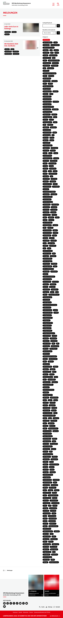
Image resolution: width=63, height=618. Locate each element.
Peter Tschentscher (48, 413)
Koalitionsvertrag (47, 279)
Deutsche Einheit (47, 132)
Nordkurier (54, 382)
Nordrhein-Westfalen (48, 384)
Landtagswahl (47, 320)
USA (50, 505)
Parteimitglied (47, 408)
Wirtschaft (46, 546)
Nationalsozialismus (48, 377)
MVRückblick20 (55, 346)
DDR (44, 125)
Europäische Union (47, 158)
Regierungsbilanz (47, 433)
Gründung (53, 212)
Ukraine (55, 505)
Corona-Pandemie (47, 122)
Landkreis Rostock (47, 310)
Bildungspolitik (47, 88)
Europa (55, 153)
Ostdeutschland (54, 397)
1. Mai (55, 42)
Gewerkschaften (47, 199)
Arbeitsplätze (54, 65)
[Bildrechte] (42, 588)
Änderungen (46, 559)
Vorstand (45, 523)
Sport (55, 482)
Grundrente (46, 209)
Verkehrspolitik (52, 518)
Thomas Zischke (47, 498)
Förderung (46, 176)
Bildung (50, 83)
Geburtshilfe (46, 179)
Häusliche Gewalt (47, 233)
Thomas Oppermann (53, 495)
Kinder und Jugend (47, 261)
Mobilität (53, 369)
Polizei (45, 418)
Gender (55, 184)
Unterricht (53, 510)
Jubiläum (45, 245)
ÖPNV (52, 559)
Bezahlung (54, 81)
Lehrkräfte (46, 338)
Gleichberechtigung (48, 202)
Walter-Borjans (47, 536)
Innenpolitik (46, 240)
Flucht (45, 171)
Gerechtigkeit (56, 186)
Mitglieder (46, 369)
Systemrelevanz (47, 492)
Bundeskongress (47, 96)
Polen (55, 413)
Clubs (55, 117)
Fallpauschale (53, 160)
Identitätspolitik (47, 235)
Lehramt (54, 335)
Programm (56, 418)
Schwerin (45, 464)
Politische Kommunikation (49, 415)
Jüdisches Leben (47, 253)
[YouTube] (20, 603)
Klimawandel (54, 271)
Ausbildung (46, 70)
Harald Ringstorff (47, 225)
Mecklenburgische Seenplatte (50, 356)
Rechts (45, 428)
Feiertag (45, 166)
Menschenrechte (53, 359)
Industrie (52, 238)
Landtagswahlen (47, 328)
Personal (54, 410)
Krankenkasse (55, 289)
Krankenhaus (46, 289)
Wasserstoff (46, 539)
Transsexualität (55, 503)
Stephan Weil (46, 485)
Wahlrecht (46, 534)
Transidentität (47, 503)
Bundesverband (47, 109)
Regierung (55, 431)
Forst (50, 171)
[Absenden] (58, 32)
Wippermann (55, 544)
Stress (45, 490)
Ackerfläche (46, 52)
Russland (45, 451)
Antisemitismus (47, 58)
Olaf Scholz (46, 397)
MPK (53, 343)
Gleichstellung (47, 204)
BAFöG (45, 76)
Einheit (51, 140)
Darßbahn (50, 125)
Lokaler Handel (47, 343)
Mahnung (46, 348)
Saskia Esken (46, 459)
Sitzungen (46, 472)
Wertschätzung (47, 544)
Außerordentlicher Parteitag (49, 73)
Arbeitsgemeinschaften (54, 60)
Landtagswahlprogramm (49, 333)
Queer (45, 423)
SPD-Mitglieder (47, 456)
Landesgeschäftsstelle (54, 294)
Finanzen (45, 168)
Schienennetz (54, 459)
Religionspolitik (47, 441)
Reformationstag (47, 431)
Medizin (45, 359)
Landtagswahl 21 (47, 325)
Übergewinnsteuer (54, 562)
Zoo (54, 552)
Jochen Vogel (51, 243)
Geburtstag (53, 179)
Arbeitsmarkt (46, 65)
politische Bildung (47, 557)
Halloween (51, 217)
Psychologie (46, 420)
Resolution (46, 444)
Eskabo (45, 153)
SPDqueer (55, 456)
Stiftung (45, 487)
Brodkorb (46, 94)
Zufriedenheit (46, 554)
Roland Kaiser (46, 449)
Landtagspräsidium (48, 317)
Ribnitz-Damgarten (48, 446)
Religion (54, 438)
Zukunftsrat (54, 554)
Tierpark (54, 498)
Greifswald (54, 207)
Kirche (55, 266)
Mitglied (55, 366)
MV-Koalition (46, 346)
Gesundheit (53, 194)
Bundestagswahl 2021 (48, 106)
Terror (45, 495)
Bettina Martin (47, 81)
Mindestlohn (46, 364)
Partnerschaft (46, 410)
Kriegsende (46, 292)
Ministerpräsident (47, 366)
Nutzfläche (46, 392)
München (46, 374)
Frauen (55, 171)
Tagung (54, 492)
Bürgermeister (47, 114)
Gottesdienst (46, 207)
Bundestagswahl (47, 104)
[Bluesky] (26, 603)
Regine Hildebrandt (48, 436)
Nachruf (52, 374)
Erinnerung (46, 150)
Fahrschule (46, 160)
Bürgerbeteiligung (47, 112)
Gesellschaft (46, 194)
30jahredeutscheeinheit (49, 47)
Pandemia (46, 402)
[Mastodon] (4, 606)
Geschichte (46, 189)
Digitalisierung (47, 135)
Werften (51, 541)
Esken (50, 153)
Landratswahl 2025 (48, 312)
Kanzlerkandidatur (47, 258)
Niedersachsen (47, 382)
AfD (52, 52)
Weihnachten (54, 539)
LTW (57, 292)
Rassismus (52, 426)
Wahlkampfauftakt (53, 526)
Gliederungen (55, 204)
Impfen (54, 235)
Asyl (44, 68)
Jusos (49, 248)
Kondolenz (46, 284)
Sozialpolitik (56, 480)
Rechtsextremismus (53, 428)
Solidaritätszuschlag (48, 474)
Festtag (51, 166)
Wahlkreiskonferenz (48, 531)
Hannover (51, 220)
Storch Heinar (52, 487)
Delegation (46, 127)
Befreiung (51, 76)
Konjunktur (53, 284)
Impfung (45, 238)
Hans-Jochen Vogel (48, 222)
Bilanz (45, 83)
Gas (51, 176)
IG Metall (55, 233)
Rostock (53, 449)
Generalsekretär (47, 186)
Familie (45, 163)
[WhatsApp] (23, 603)
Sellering (45, 467)
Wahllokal (57, 531)
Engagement (46, 148)
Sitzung (52, 469)
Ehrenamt (46, 137)
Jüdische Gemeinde (48, 251)
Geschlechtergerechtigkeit (49, 191)
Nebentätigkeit (51, 379)
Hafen (45, 217)
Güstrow (54, 215)
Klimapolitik (46, 271)
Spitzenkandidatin (47, 482)
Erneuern (53, 150)
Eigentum (46, 140)
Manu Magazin (53, 348)
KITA (54, 253)
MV (57, 343)
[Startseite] (3, 570)
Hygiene (55, 230)
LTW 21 (45, 294)
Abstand (56, 50)
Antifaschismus (53, 55)
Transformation (54, 500)
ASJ (51, 50)
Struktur (50, 490)
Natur (56, 377)
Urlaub (53, 513)
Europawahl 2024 (47, 155)
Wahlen (45, 526)
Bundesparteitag (47, 99)
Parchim (45, 405)
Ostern (50, 400)
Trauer (45, 505)
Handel (45, 220)
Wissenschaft (53, 546)
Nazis (45, 379)
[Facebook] (4, 603)
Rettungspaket (54, 444)
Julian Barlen (52, 245)
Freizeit (45, 173)
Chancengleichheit (47, 117)
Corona (51, 119)
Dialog (54, 132)
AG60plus (46, 50)
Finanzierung (52, 168)
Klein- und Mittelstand (48, 269)
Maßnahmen (46, 353)
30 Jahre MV (46, 45)
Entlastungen (54, 148)
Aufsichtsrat (50, 68)
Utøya (45, 516)
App (54, 58)
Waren (53, 536)
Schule (51, 462)
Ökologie (45, 562)
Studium (57, 490)
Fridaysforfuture (52, 173)
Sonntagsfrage (47, 477)
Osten (45, 400)
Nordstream (46, 387)
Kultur (52, 292)
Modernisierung (47, 372)
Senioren (52, 467)
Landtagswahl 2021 (48, 323)
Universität (46, 510)
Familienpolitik (52, 163)
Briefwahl (55, 91)
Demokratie (53, 127)
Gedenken (46, 181)
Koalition (45, 274)
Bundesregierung (47, 101)
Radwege (45, 426)
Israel (45, 243)
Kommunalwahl (47, 281)
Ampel (56, 52)
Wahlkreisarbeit (47, 528)
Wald (52, 534)
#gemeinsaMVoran (48, 42)
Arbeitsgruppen (47, 63)
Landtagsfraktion (47, 315)
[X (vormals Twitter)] (14, 603)
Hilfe (45, 227)
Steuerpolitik (54, 485)
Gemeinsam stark (47, 184)
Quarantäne (53, 420)
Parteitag (54, 408)
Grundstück (46, 212)
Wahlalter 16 (52, 523)
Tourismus (46, 500)
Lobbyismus (46, 341)
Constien (45, 119)
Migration (51, 361)
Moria (54, 372)
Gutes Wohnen (47, 215)
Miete (45, 361)
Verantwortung (52, 516)
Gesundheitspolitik (48, 197)
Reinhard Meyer (47, 438)
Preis (50, 418)
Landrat (55, 310)
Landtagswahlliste (47, 330)
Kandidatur (53, 256)
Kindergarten (46, 263)
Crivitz (55, 122)
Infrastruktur (46, 40)
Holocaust (50, 227)
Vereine (45, 518)
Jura (44, 248)
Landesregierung (47, 302)
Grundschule (54, 209)
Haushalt (55, 225)
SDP (51, 451)
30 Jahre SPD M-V (55, 45)
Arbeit (45, 60)
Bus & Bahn (55, 109)
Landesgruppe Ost (47, 297)
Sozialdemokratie (47, 480)
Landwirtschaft (47, 335)
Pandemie (52, 402)
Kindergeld (54, 263)
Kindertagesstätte (47, 266)
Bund (51, 94)
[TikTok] (17, 603)
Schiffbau (45, 462)
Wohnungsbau (54, 549)
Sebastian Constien (54, 464)
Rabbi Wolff (51, 423)
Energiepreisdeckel (48, 145)
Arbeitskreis (55, 63)
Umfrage (45, 508)
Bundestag (55, 101)
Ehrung (51, 137)
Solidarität (52, 472)
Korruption (52, 287)
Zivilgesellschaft (47, 552)
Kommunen (55, 281)
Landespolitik (46, 299)
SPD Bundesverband (48, 454)
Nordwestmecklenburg (48, 389)
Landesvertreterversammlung (50, 305)
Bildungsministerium (48, 86)
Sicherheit (46, 469)
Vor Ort (45, 521)
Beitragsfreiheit (47, 78)
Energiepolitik (46, 142)
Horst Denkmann (47, 230)
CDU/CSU (54, 114)
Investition (53, 240)
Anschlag (45, 55)
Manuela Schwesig (47, 351)
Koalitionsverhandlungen (49, 276)
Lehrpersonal (53, 338)
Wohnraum (46, 549)
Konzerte (45, 287)
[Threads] (10, 603)
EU (53, 135)
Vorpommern (52, 521)
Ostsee (55, 400)
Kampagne (46, 256)
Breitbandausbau (47, 91)
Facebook (56, 158)
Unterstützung (47, 513)
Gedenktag (52, 181)
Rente (54, 441)
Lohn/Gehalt (54, 341)
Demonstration (47, 130)
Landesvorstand (47, 307)
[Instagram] (7, 603)
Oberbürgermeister (48, 395)
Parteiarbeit (52, 405)
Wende (45, 541)
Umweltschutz (53, 508)
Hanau (57, 217)
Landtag (56, 312)
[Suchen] (58, 25)
